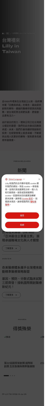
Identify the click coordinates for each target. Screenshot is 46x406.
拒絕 (22, 225)
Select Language (15, 179)
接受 (22, 215)
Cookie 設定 (27, 198)
